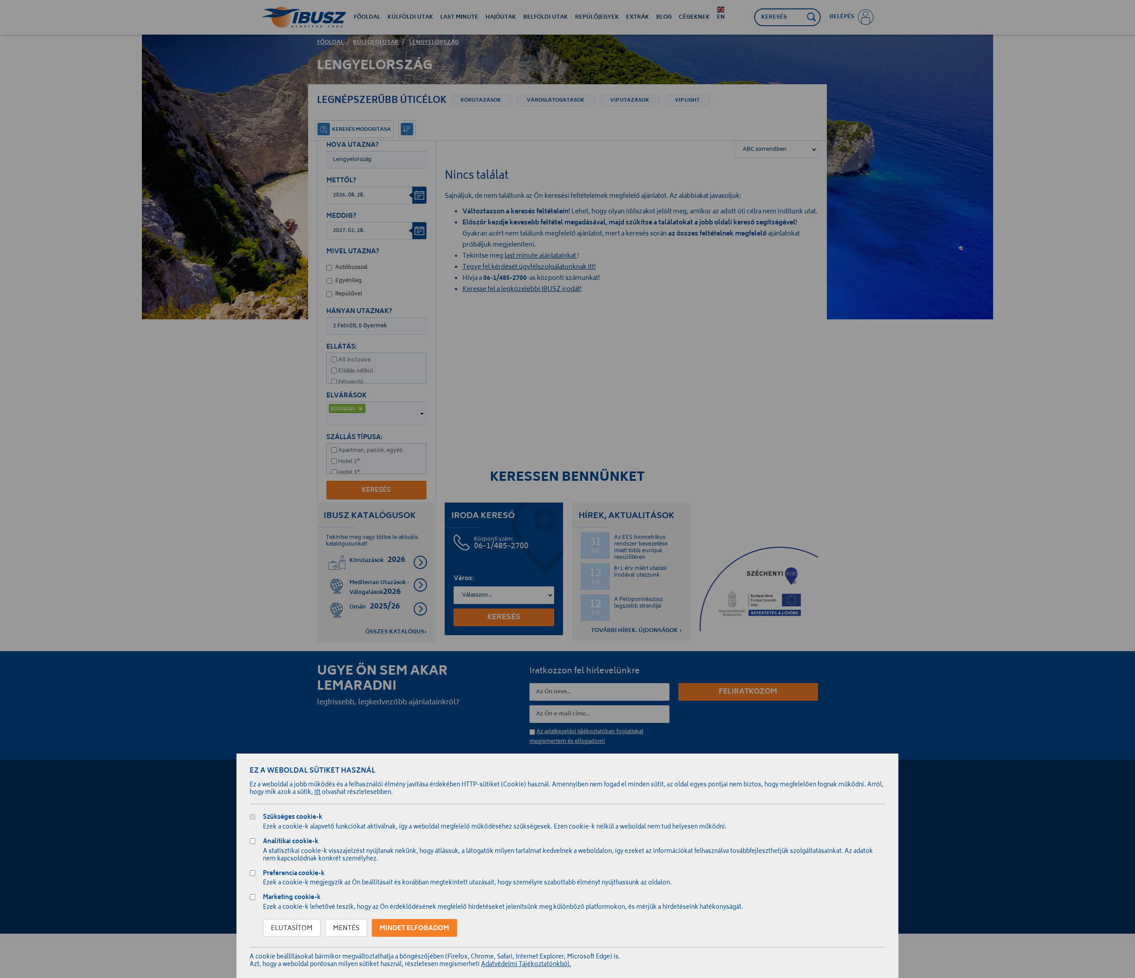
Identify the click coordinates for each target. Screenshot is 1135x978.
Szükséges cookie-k (292, 818)
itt (317, 793)
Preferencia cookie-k (294, 874)
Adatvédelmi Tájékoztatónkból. (526, 965)
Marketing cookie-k (292, 898)
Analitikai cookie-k (290, 842)
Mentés (346, 928)
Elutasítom (292, 928)
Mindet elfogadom (414, 928)
